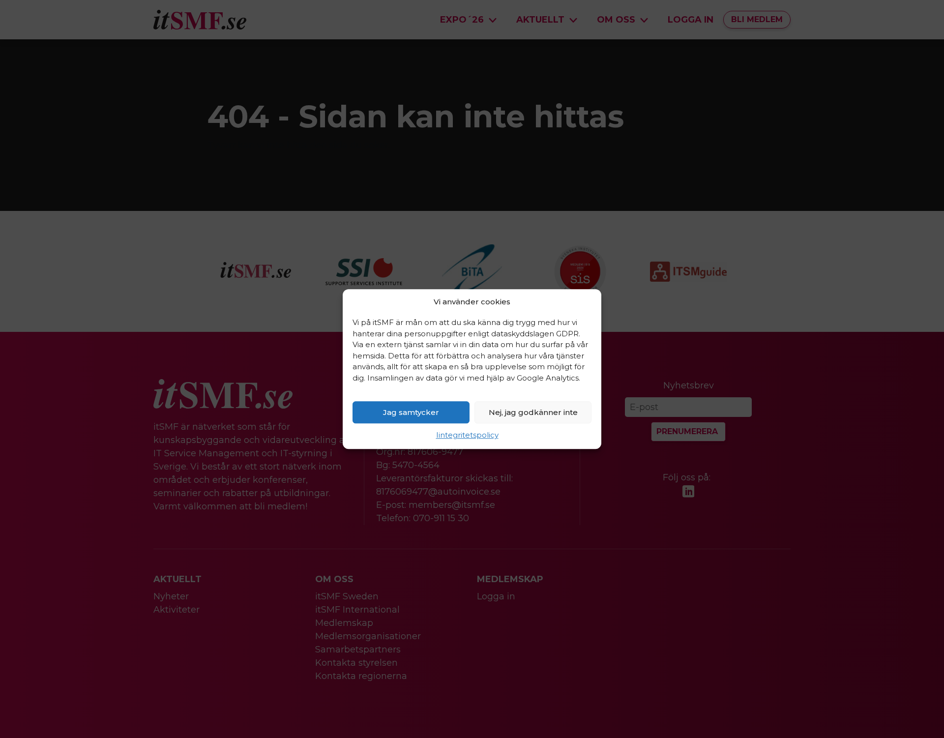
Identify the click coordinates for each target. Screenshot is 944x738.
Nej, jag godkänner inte (533, 412)
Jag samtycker (411, 412)
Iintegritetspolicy (467, 435)
